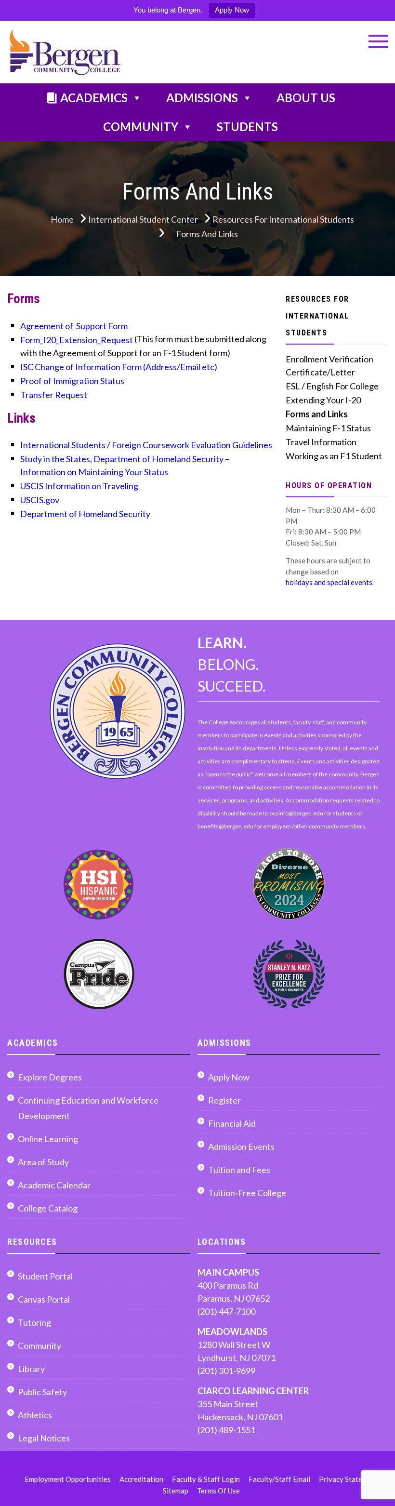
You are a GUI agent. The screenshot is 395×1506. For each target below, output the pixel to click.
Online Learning (48, 1138)
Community (140, 126)
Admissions (202, 98)
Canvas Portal (44, 1299)
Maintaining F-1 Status (328, 428)
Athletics (35, 1415)
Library (31, 1368)
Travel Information (321, 442)
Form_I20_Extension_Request (77, 339)
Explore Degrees (50, 1077)
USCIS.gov (39, 499)
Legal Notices (44, 1438)
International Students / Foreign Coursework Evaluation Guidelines (146, 445)
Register (224, 1100)
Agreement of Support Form (74, 325)
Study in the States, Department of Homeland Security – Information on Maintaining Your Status (124, 465)
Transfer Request (53, 394)
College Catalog (48, 1208)
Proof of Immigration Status (72, 380)
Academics (94, 98)
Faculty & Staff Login (206, 1479)
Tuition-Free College (247, 1192)
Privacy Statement (348, 1479)
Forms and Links (317, 414)
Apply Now (232, 10)
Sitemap (175, 1490)
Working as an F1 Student (334, 456)
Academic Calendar (54, 1185)
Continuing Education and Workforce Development (88, 1108)
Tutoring (34, 1322)
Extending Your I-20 (323, 400)
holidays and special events (329, 582)
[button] (378, 41)
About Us (305, 98)
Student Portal (45, 1276)
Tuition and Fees (239, 1169)
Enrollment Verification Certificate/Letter (329, 365)
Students (247, 126)
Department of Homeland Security (85, 513)
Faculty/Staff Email (279, 1479)
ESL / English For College (332, 386)
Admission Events (241, 1146)
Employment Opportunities (68, 1479)
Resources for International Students (317, 315)
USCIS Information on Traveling (79, 485)
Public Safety (42, 1391)
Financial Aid (232, 1123)
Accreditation (141, 1479)
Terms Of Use (218, 1490)
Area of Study (43, 1162)
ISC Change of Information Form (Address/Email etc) (118, 366)
